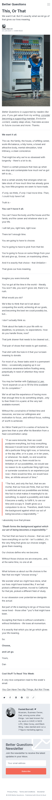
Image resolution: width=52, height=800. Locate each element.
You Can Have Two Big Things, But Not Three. (25, 689)
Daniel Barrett (7, 29)
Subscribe (26, 771)
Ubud (44, 795)
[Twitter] (35, 709)
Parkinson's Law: (35, 381)
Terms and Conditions (27, 792)
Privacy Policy (12, 792)
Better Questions (14, 4)
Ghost (38, 795)
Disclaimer (41, 792)
